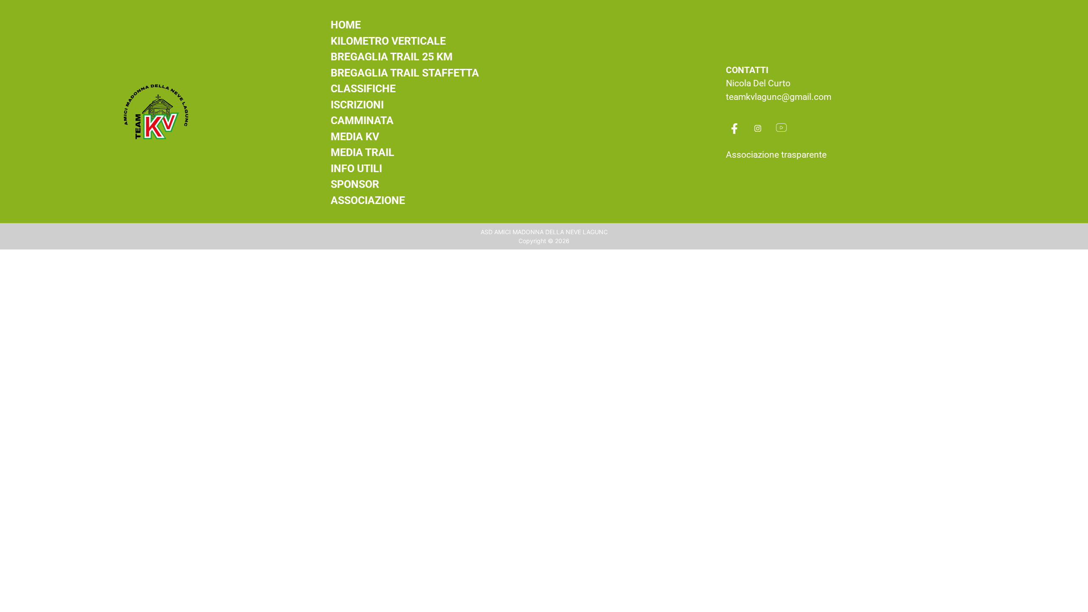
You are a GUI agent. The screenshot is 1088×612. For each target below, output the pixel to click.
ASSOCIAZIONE (368, 200)
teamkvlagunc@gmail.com (778, 97)
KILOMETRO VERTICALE (388, 41)
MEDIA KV (355, 136)
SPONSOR (355, 184)
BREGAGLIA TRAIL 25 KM (392, 57)
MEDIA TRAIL (362, 152)
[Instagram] (757, 129)
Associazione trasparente (776, 155)
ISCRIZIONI (357, 105)
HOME (346, 25)
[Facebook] (734, 129)
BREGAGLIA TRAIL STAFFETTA (405, 73)
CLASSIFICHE (363, 88)
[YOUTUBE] (781, 129)
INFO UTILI (356, 168)
